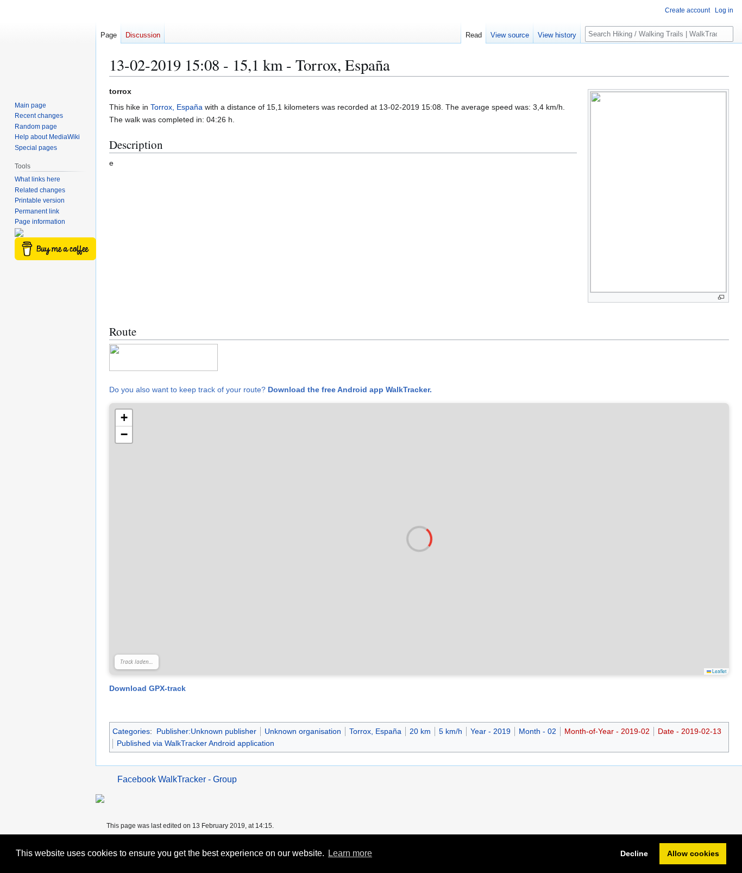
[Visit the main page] (47, 43)
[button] (124, 418)
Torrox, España (176, 107)
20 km (420, 731)
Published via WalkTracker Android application (195, 743)
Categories (131, 731)
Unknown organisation (303, 731)
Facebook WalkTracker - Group (177, 779)
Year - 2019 (490, 731)
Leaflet (718, 671)
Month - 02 (537, 731)
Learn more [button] (350, 853)
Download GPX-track (147, 688)
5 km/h (450, 731)
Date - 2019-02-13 (689, 731)
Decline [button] (634, 853)
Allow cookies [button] (693, 853)
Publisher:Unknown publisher (206, 731)
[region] (419, 539)
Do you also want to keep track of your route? (270, 389)
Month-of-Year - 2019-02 (607, 731)
